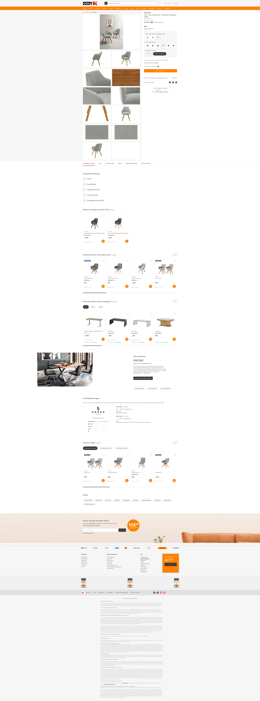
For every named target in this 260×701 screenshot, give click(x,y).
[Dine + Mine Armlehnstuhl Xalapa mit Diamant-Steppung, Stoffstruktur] (97, 132)
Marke (119, 163)
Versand (151, 28)
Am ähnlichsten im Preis (106, 448)
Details (89, 179)
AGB (95, 592)
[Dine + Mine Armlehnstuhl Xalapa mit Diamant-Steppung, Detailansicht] (97, 77)
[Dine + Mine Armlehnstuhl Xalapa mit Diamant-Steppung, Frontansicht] (126, 114)
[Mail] (176, 82)
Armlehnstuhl (157, 453)
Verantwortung (143, 571)
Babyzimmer (84, 560)
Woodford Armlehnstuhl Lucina (138, 259)
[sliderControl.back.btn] (172, 254)
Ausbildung (143, 570)
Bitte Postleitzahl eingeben (151, 63)
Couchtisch (109, 312)
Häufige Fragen (143, 557)
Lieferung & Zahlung (145, 563)
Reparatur (142, 565)
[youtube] (164, 592)
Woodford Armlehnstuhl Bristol (114, 259)
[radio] (98, 421)
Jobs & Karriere (143, 568)
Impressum (88, 592)
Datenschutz (101, 592)
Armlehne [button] (148, 53)
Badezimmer (84, 562)
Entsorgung (143, 560)
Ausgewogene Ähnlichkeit (90, 448)
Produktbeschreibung (89, 163)
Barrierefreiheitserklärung (122, 592)
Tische (85, 307)
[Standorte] (165, 3)
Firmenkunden (110, 568)
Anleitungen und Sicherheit (95, 200)
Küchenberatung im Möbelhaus (114, 566)
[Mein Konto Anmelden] (169, 3)
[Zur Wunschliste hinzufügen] (176, 12)
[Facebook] (170, 82)
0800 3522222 (158, 90)
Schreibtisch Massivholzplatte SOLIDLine (92, 312)
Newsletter (109, 563)
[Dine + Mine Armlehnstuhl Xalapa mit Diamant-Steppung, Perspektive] (126, 59)
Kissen (93, 307)
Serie (100, 163)
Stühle (85, 495)
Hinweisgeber (110, 592)
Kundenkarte (110, 558)
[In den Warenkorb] (103, 241)
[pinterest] (158, 592)
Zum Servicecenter (170, 564)
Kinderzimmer (84, 563)
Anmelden (122, 530)
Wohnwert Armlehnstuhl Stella (114, 453)
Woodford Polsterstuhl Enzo (137, 453)
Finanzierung (110, 560)
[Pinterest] (173, 82)
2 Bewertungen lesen (158, 22)
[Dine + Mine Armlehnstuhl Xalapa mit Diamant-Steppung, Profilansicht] (97, 59)
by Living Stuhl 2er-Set (159, 259)
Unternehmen (143, 566)
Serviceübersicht (110, 557)
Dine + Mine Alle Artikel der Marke (143, 378)
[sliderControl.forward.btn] (175, 254)
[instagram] (161, 592)
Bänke (100, 307)
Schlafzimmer (84, 558)
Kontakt (142, 562)
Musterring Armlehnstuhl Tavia (90, 259)
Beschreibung (91, 184)
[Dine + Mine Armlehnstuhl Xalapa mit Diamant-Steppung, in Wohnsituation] (111, 31)
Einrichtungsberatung (112, 565)
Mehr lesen (147, 373)
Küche (82, 566)
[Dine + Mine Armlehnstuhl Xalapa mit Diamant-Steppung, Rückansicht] (97, 150)
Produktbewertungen (131, 163)
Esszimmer (83, 565)
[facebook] (154, 592)
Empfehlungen (110, 163)
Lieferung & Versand (93, 190)
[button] (147, 38)
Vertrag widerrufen (144, 558)
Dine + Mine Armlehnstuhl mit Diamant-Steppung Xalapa (94, 215)
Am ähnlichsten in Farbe (121, 448)
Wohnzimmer (84, 557)
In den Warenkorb (160, 70)
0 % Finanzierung (92, 195)
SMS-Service (109, 562)
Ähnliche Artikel (145, 163)
